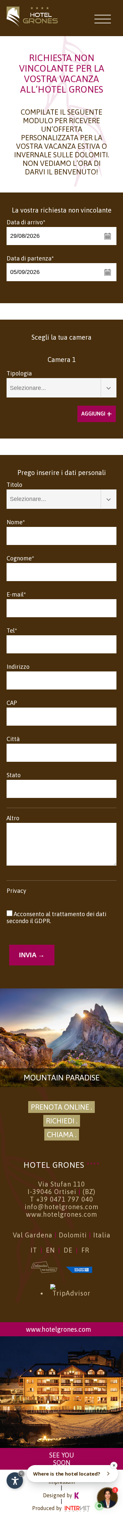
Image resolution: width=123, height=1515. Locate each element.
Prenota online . (61, 1107)
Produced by (47, 1508)
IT (34, 1250)
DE (68, 1250)
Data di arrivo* (26, 222)
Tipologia (19, 373)
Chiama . (61, 1134)
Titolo (14, 484)
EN (50, 1250)
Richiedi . (61, 1121)
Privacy (16, 890)
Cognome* (20, 558)
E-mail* (16, 594)
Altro (13, 818)
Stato (14, 775)
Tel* (12, 630)
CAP (12, 702)
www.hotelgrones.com (61, 1214)
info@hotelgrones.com (61, 1206)
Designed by (58, 1495)
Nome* (16, 522)
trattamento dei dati (79, 914)
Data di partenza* (30, 258)
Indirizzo (18, 666)
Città (13, 738)
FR (85, 1250)
